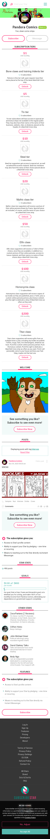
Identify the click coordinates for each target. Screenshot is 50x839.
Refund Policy (25, 761)
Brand (25, 774)
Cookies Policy (30, 818)
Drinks (27, 501)
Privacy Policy (25, 751)
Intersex (35, 449)
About (25, 741)
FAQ (25, 781)
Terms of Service (25, 748)
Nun (14, 501)
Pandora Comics (15, 461)
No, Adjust (25, 824)
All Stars (25, 771)
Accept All (25, 831)
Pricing (25, 734)
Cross (33, 501)
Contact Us (25, 764)
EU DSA (25, 757)
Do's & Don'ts (25, 777)
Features (25, 731)
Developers (25, 737)
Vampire (8, 501)
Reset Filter (25, 452)
